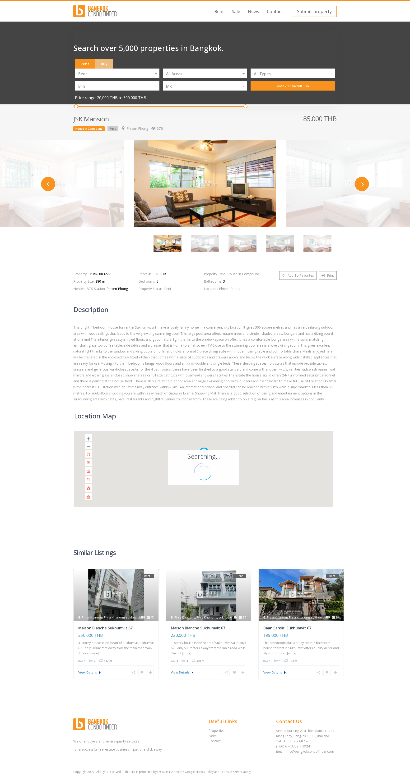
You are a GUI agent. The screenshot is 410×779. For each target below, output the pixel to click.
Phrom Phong (137, 128)
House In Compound (88, 129)
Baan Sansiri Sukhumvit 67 (287, 628)
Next (362, 184)
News (253, 11)
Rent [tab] (85, 64)
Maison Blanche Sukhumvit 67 (105, 628)
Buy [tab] (104, 64)
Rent (219, 11)
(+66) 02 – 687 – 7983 (299, 741)
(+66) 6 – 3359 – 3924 (293, 746)
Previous (48, 184)
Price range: (85, 97)
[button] (313, 11)
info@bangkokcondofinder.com (310, 751)
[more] (94, 653)
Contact (275, 11)
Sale (236, 11)
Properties (216, 730)
